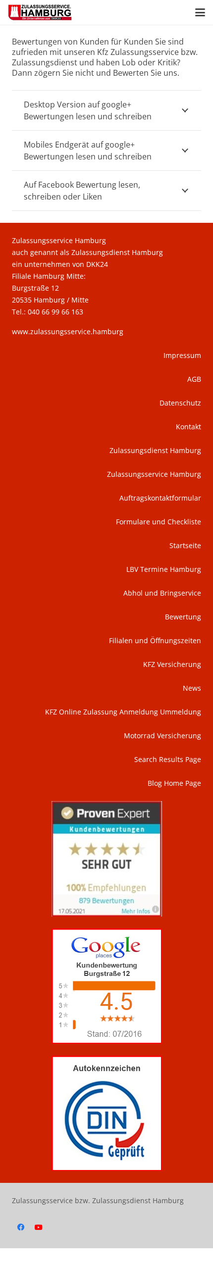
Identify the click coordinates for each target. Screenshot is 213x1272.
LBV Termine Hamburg (163, 569)
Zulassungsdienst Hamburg (155, 450)
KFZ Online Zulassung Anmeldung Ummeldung (123, 711)
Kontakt (188, 426)
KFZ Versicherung (172, 664)
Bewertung (183, 616)
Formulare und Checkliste (158, 521)
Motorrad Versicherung (162, 735)
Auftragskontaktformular (160, 498)
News (192, 688)
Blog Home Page (174, 783)
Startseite (185, 545)
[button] (200, 12)
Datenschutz (180, 402)
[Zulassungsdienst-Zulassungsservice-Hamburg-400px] (40, 12)
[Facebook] (21, 1227)
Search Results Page (167, 759)
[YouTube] (39, 1227)
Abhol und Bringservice (162, 593)
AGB (194, 379)
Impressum (182, 355)
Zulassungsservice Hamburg (154, 474)
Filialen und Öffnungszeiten (155, 640)
